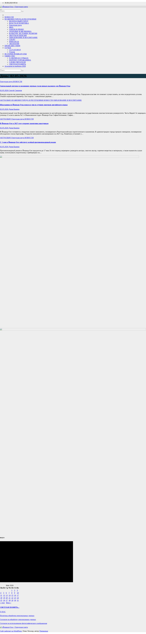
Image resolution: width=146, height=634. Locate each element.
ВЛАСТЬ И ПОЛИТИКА (19, 23)
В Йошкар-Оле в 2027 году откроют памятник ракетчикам (24, 123)
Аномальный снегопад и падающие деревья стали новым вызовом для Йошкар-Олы (35, 86)
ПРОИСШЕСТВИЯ (12, 46)
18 (1, 598)
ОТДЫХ (8, 48)
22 (12, 598)
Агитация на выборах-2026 (15, 66)
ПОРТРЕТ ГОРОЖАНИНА (20, 60)
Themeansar (43, 631)
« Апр (2, 603)
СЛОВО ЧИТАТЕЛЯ (17, 62)
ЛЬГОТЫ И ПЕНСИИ (18, 35)
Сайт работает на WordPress (11, 631)
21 (9, 598)
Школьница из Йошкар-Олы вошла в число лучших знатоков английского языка (34, 105)
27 (7, 600)
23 (15, 598)
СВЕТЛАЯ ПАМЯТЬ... (9, 607)
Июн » (8, 603)
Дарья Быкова (14, 109)
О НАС (3, 612)
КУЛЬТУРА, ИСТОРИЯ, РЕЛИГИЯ (23, 33)
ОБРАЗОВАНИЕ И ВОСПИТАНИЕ (23, 37)
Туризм (12, 52)
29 (12, 600)
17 (18, 595)
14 (9, 595)
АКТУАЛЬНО (6, 100)
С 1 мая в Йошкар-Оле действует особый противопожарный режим (28, 142)
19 (4, 598)
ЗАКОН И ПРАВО (16, 29)
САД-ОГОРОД (15, 50)
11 (1, 595)
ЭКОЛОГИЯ (14, 44)
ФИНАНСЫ (14, 42)
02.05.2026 (4, 90)
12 (4, 595)
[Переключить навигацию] (1, 9)
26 (4, 600)
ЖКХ (11, 27)
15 (12, 595)
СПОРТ (12, 40)
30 (15, 600)
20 (7, 598)
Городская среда (15, 25)
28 (9, 600)
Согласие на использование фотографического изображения (23, 623)
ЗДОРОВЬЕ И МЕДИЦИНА (20, 31)
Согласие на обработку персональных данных (18, 619)
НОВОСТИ (9, 17)
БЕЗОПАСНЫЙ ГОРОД (18, 21)
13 (7, 595)
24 (18, 598)
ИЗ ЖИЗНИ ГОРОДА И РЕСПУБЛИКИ (20, 19)
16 (15, 595)
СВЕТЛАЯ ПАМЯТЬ (17, 64)
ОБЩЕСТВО (10, 56)
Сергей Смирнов (15, 90)
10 (18, 593)
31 (18, 600)
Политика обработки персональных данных (17, 616)
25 (1, 600)
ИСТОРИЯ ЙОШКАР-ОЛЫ (16, 54)
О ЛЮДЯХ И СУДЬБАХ (18, 58)
